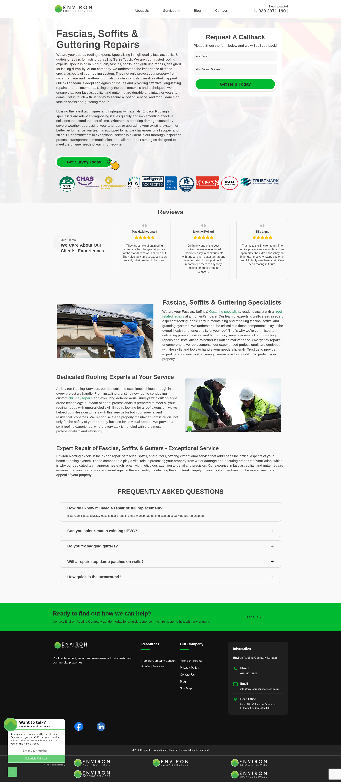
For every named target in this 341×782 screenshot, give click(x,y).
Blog (197, 10)
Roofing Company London (158, 660)
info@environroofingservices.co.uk (259, 688)
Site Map (186, 688)
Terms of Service (191, 660)
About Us (142, 10)
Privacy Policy (189, 667)
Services (169, 10)
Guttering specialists (224, 311)
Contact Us (187, 674)
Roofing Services (152, 666)
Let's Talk (254, 617)
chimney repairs (80, 398)
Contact (221, 10)
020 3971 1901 (273, 11)
